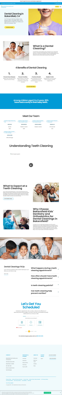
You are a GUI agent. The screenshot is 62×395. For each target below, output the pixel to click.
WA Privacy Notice (17, 380)
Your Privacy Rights (9, 383)
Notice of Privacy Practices (17, 379)
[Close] (60, 393)
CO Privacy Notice (9, 380)
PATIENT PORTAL (42, 355)
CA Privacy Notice (44, 379)
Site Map (29, 380)
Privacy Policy (8, 379)
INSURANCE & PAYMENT (25, 355)
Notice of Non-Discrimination (34, 379)
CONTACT (8, 355)
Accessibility (24, 380)
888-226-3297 (40, 336)
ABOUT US (36, 355)
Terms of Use (25, 379)
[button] (60, 6)
